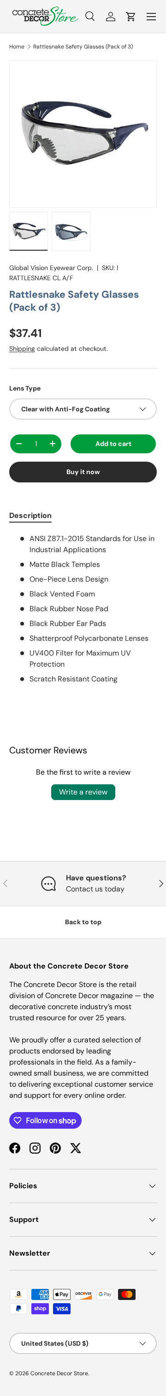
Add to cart (113, 443)
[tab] (30, 515)
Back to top (83, 922)
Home (16, 46)
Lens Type (25, 388)
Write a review (83, 792)
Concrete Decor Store (59, 1373)
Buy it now (83, 472)
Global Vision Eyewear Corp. (51, 268)
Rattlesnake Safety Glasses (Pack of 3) (83, 46)
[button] (131, 16)
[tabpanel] (83, 609)
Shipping (22, 348)
